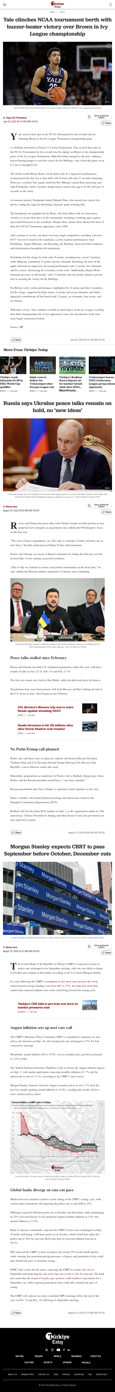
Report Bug (101, 1374)
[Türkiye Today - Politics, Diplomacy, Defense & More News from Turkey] (57, 5)
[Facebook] (64, 1350)
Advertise (79, 1374)
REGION (38, 1356)
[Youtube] (58, 1350)
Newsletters (27, 1374)
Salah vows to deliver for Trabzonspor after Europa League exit (42, 382)
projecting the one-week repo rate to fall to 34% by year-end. (60, 1273)
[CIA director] (89, 708)
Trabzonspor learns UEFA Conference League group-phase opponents (102, 382)
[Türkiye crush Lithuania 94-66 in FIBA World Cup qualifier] (13, 365)
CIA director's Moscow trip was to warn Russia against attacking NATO (45, 709)
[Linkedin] (69, 1350)
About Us (12, 1374)
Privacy (66, 1374)
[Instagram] (52, 1350)
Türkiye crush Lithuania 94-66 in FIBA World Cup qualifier (11, 382)
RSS (90, 1374)
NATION (19, 1356)
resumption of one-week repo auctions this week (71, 981)
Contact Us (43, 1374)
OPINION (67, 1362)
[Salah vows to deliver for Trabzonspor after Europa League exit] (43, 365)
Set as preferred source (101, 117)
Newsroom (11, 506)
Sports (62, 12)
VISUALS (86, 1362)
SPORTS (48, 1362)
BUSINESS (76, 1356)
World (20, 715)
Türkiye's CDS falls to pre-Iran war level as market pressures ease (48, 1005)
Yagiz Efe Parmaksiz (16, 117)
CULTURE (29, 1362)
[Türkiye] (89, 1005)
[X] (46, 1350)
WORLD (57, 1356)
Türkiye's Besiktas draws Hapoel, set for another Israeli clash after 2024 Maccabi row (70, 383)
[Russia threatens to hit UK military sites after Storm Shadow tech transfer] (89, 726)
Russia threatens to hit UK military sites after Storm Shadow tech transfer (45, 727)
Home (52, 12)
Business (21, 1012)
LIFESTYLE (95, 1356)
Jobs (55, 1374)
